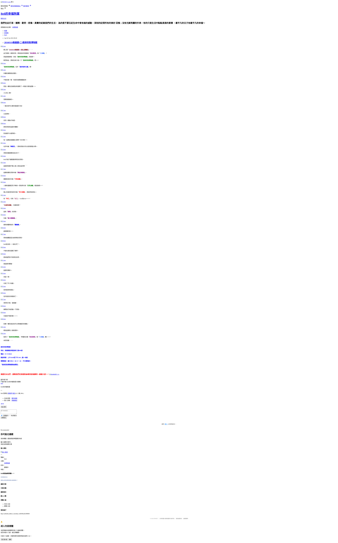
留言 (13, 393)
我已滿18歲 (4, 539)
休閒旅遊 (15, 27)
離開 (10, 539)
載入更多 (3, 407)
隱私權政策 (179, 518)
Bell (2, 383)
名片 (5, 35)
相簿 (5, 31)
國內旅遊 (14, 398)
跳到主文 (3, 18)
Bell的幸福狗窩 (10, 13)
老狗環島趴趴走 (4, 477)
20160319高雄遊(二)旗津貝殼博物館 (20, 42)
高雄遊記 (14, 400)
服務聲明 (185, 518)
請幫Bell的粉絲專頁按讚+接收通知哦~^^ (9, 480)
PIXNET (156, 518)
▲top (2, 403)
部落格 (6, 33)
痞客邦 (10, 393)
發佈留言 (3, 417)
